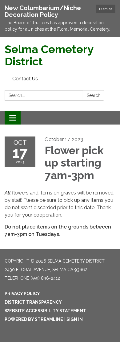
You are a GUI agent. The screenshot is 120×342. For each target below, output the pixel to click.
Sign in (74, 319)
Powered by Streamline (34, 319)
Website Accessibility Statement (45, 310)
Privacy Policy (22, 293)
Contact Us (25, 79)
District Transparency (33, 302)
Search (93, 95)
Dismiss (105, 9)
